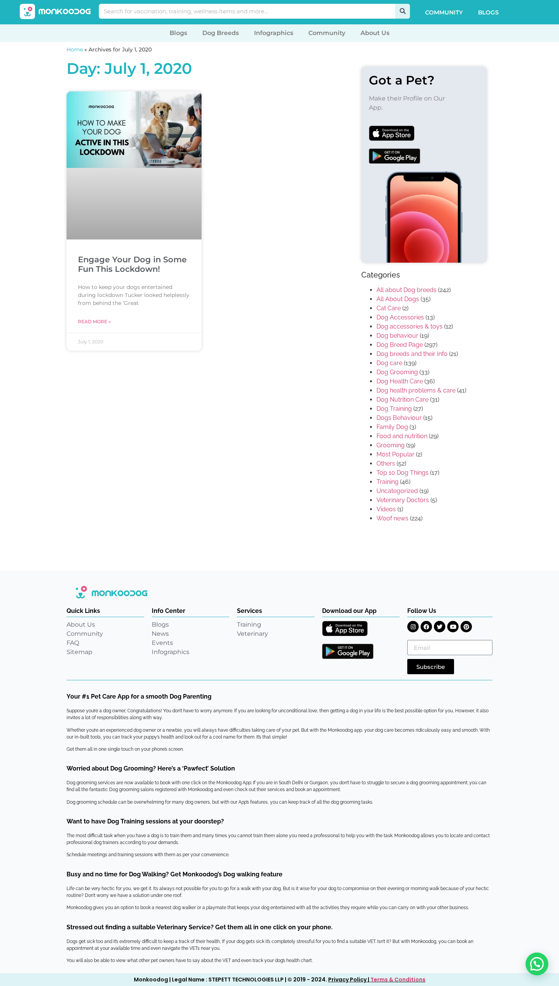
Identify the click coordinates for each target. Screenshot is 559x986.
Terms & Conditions (398, 979)
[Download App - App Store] (345, 628)
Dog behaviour (397, 335)
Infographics (273, 33)
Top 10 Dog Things (402, 472)
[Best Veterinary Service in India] (55, 11)
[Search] (402, 11)
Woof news (392, 518)
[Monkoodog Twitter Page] (439, 626)
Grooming (390, 445)
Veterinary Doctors (402, 500)
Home (75, 49)
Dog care (389, 363)
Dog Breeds (220, 33)
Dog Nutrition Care (402, 399)
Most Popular (395, 454)
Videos (386, 509)
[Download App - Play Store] (347, 651)
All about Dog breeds (406, 290)
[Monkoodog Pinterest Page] (466, 626)
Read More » (94, 321)
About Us (374, 33)
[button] (537, 963)
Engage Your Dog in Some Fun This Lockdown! (132, 264)
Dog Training (394, 408)
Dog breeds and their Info (412, 353)
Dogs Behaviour (399, 417)
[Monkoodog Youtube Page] (453, 626)
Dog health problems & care (416, 390)
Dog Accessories (400, 317)
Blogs (488, 12)
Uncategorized (397, 491)
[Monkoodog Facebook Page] (426, 626)
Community (444, 12)
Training (387, 481)
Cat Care (388, 308)
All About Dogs (397, 299)
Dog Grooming (397, 372)
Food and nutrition (401, 436)
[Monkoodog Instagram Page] (413, 626)
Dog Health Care (399, 381)
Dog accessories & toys (409, 326)
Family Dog (392, 427)
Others (385, 463)
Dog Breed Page (399, 344)
